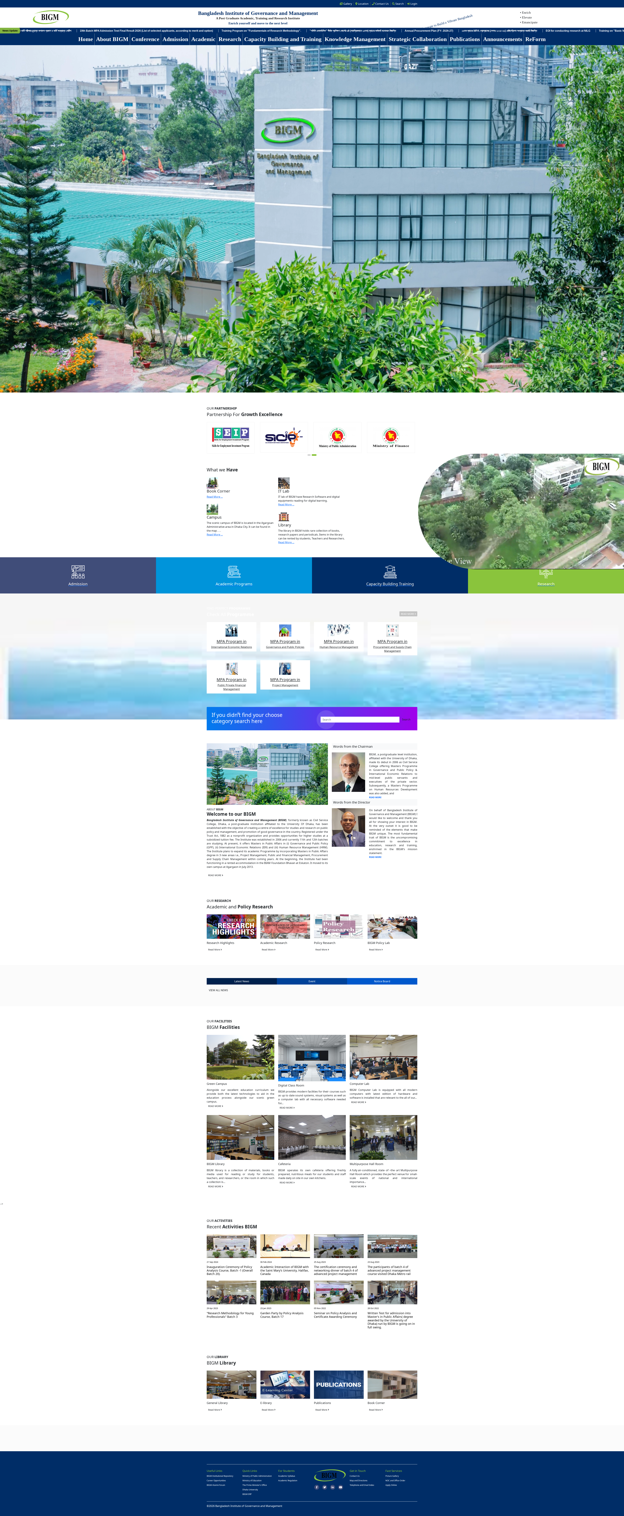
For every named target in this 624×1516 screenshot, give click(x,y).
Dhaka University (250, 1489)
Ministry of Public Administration (257, 1476)
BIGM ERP (247, 1494)
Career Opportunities (216, 1480)
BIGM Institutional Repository (220, 1476)
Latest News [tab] (241, 981)
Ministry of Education (251, 1480)
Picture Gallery (392, 1476)
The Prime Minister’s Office (254, 1485)
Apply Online (391, 1485)
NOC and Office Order (395, 1480)
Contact (382, 4)
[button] (309, 455)
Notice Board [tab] (382, 981)
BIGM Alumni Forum (216, 1485)
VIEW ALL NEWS (218, 990)
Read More (214, 949)
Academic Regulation (287, 1480)
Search (399, 4)
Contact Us (355, 1476)
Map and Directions (358, 1480)
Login (413, 4)
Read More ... (215, 497)
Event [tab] (312, 981)
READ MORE (408, 613)
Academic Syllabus (286, 1476)
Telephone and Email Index (362, 1485)
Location (363, 4)
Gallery (347, 4)
